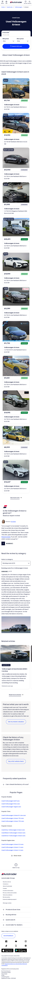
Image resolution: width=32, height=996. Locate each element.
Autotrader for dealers (14, 925)
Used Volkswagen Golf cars (10, 801)
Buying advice (11, 915)
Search (29, 3)
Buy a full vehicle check (16, 761)
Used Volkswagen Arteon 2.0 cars (12, 844)
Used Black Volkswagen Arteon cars (13, 833)
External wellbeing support (9, 899)
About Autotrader (7, 886)
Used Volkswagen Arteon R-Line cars (13, 815)
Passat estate (5, 537)
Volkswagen (18, 7)
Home (3, 7)
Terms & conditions (7, 895)
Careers (5, 888)
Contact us (5, 884)
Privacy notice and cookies (10, 892)
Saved (25, 3)
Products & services (13, 910)
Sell (6, 3)
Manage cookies (7, 903)
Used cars (10, 7)
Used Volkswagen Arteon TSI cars (12, 818)
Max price (20, 38)
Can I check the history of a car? (17, 784)
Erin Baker (13, 521)
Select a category (7, 559)
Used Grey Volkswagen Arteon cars (13, 830)
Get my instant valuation (16, 722)
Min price (5, 38)
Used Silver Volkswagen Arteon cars (13, 836)
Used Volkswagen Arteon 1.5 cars (12, 847)
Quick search (10, 920)
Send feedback (8, 936)
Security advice (7, 881)
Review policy (6, 897)
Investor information (8, 890)
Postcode (5, 32)
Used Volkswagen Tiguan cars (11, 807)
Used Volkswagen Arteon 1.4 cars (12, 850)
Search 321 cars (17, 46)
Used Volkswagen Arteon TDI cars (12, 821)
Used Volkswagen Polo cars (10, 804)
